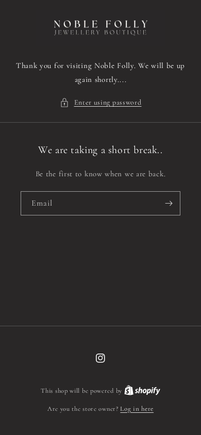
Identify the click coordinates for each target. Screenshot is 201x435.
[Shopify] (142, 391)
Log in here (137, 409)
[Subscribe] (168, 203)
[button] (101, 102)
